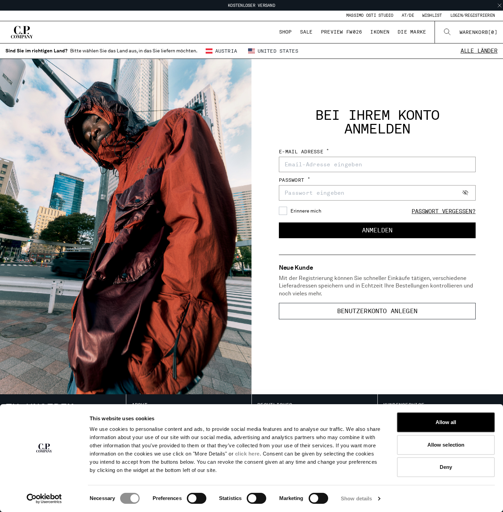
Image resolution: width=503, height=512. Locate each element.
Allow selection (446, 445)
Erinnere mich (306, 211)
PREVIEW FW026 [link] (341, 32)
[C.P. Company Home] (22, 32)
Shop (285, 32)
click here (247, 454)
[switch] (196, 498)
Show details (356, 498)
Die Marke (412, 32)
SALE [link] (306, 32)
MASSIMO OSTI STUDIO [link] (370, 15)
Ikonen (379, 32)
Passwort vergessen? (444, 211)
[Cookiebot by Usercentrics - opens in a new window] (44, 499)
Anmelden (377, 230)
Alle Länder (479, 51)
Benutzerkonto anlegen (377, 311)
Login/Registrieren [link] (472, 15)
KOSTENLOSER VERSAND (251, 5)
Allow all (446, 422)
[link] (479, 32)
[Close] (499, 5)
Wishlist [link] (432, 15)
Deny (446, 467)
